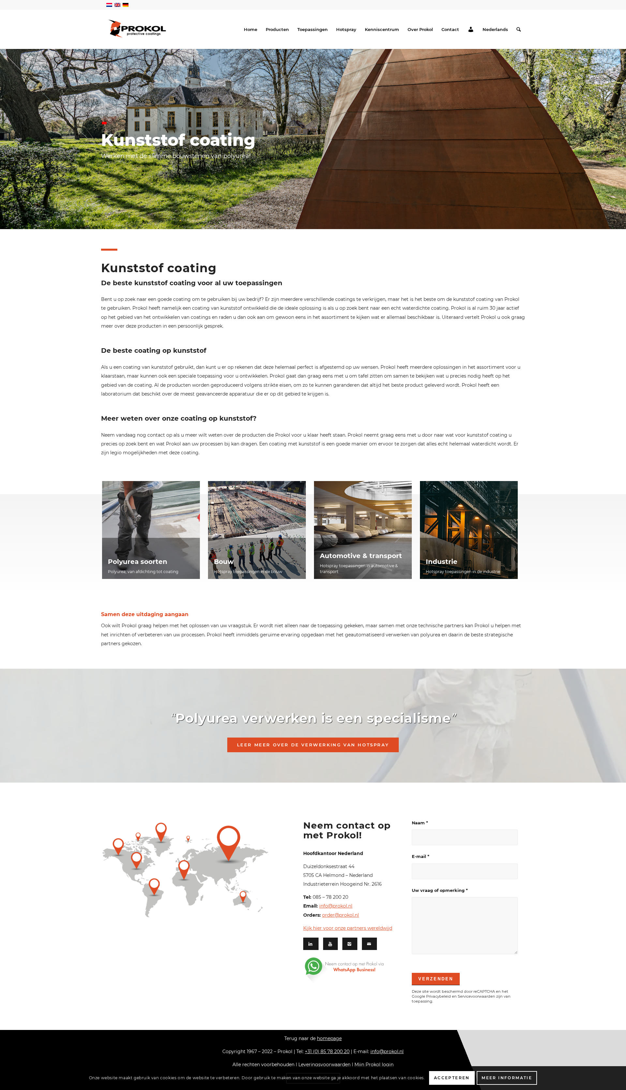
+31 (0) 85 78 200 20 (327, 1051)
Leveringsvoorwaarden (324, 1064)
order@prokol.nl (340, 915)
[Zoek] (518, 29)
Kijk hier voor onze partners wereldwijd (347, 928)
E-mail (420, 856)
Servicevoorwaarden (476, 996)
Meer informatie (507, 1077)
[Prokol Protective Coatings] (137, 28)
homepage (329, 1038)
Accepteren (452, 1077)
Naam (420, 822)
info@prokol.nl (335, 906)
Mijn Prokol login (374, 1064)
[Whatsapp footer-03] (353, 970)
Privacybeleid (438, 996)
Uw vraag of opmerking (440, 890)
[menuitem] (250, 29)
